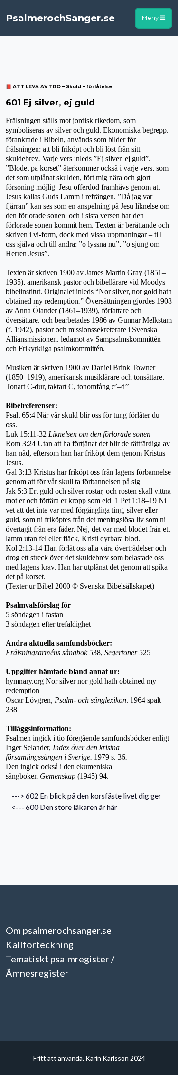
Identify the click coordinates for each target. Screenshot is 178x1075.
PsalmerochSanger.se (60, 18)
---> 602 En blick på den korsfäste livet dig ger (83, 795)
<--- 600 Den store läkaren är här (61, 806)
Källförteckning (40, 944)
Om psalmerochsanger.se (59, 930)
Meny (151, 17)
